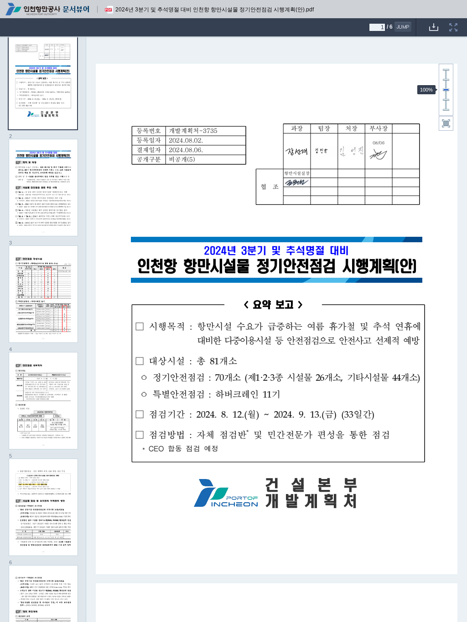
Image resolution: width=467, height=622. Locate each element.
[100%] (446, 89)
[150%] (446, 79)
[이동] (403, 27)
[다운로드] (434, 21)
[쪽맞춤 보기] (446, 123)
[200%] (446, 69)
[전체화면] (453, 21)
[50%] (446, 99)
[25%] (446, 109)
